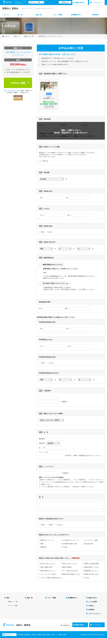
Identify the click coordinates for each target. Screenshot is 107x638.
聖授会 (10, 8)
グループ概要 (57, 14)
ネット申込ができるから (70, 570)
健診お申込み (80, 2)
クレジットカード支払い (49, 574)
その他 (65, 547)
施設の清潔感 (66, 567)
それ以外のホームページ (71, 540)
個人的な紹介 (89, 543)
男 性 (43, 232)
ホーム (6, 14)
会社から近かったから (69, 563)
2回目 (51, 525)
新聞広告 (43, 547)
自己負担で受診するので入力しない (56, 283)
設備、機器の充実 (46, 567)
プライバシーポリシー (10, 90)
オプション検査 (13, 605)
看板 (42, 543)
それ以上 (60, 525)
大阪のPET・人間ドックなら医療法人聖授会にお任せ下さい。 (38, 8)
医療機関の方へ (76, 14)
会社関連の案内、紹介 (70, 543)
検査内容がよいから (91, 570)
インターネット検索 (91, 540)
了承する (44, 161)
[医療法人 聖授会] (8, 627)
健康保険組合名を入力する (53, 264)
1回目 (43, 525)
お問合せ (91, 605)
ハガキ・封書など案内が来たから (51, 578)
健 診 (20, 14)
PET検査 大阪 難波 (24, 634)
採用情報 (95, 14)
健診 (7, 598)
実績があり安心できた (91, 574)
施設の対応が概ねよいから (71, 574)
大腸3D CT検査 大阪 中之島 (40, 634)
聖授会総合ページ (20, 2)
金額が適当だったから (91, 567)
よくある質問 (92, 601)
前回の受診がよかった (48, 570)
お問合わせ (65, 2)
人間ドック (17, 36)
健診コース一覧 (28, 36)
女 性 (50, 232)
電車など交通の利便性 (91, 563)
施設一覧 (39, 14)
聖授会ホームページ (47, 540)
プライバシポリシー (94, 613)
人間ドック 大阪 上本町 (58, 634)
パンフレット (97, 2)
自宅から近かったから (48, 563)
